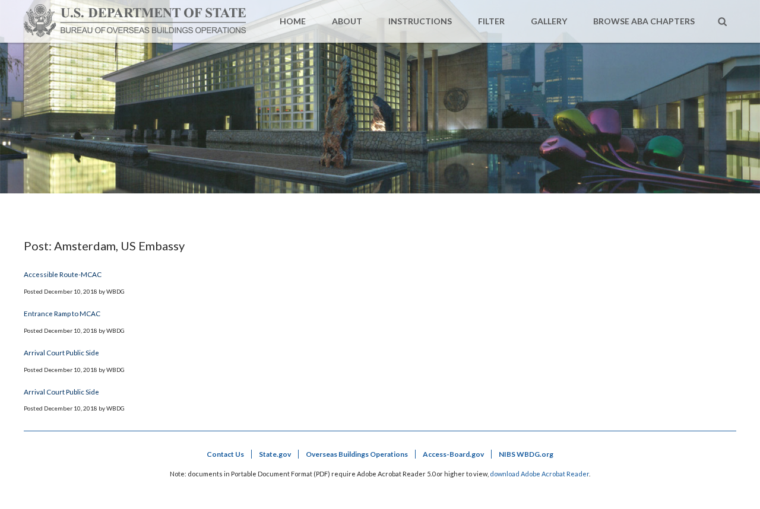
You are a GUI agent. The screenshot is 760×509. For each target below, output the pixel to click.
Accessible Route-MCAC (63, 274)
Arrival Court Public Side (61, 352)
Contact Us (225, 454)
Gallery (549, 21)
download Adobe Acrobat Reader (539, 474)
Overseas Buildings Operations (357, 454)
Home (293, 21)
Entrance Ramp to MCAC (62, 313)
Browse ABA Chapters (644, 21)
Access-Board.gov (453, 454)
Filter (491, 21)
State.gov (275, 454)
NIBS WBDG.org (526, 454)
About (347, 21)
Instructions (420, 21)
